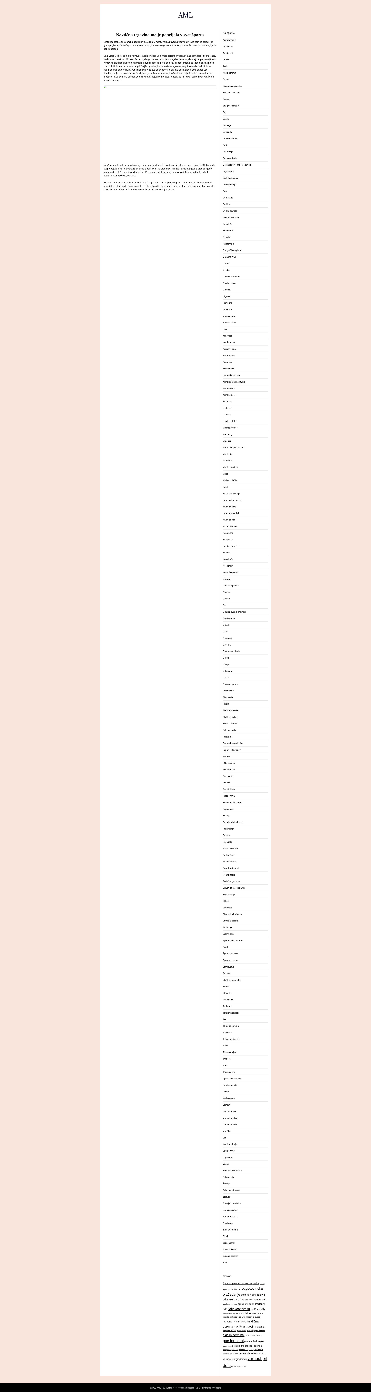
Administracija (229, 39)
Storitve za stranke (232, 979)
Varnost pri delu (230, 1117)
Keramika (227, 361)
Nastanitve (228, 532)
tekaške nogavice (246, 1349)
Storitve (226, 973)
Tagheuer (227, 1006)
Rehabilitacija (229, 874)
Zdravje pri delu (230, 1209)
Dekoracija (228, 151)
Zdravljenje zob (230, 1216)
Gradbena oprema (231, 276)
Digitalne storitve (230, 177)
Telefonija (227, 1032)
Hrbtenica (227, 309)
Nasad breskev (230, 526)
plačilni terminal (233, 1334)
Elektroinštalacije (231, 217)
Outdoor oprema (230, 683)
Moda (225, 473)
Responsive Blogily (196, 1387)
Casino (226, 118)
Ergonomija (228, 230)
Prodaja (226, 815)
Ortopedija (227, 670)
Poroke (226, 756)
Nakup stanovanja (231, 493)
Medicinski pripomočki (233, 447)
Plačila (226, 703)
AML (185, 14)
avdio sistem (234, 1289)
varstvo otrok (235, 1366)
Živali (225, 1236)
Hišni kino (227, 302)
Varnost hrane (229, 1111)
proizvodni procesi (242, 1345)
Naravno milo (229, 519)
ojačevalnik (241, 1330)
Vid (224, 1137)
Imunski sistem (230, 322)
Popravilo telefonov (232, 749)
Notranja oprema (231, 572)
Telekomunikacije (231, 1038)
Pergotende (228, 690)
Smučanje (227, 927)
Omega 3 (227, 637)
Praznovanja (229, 795)
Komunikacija (229, 388)
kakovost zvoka (239, 1308)
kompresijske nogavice (230, 1313)
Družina (226, 204)
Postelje (226, 782)
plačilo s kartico (250, 1335)
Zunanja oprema (230, 1255)
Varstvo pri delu (230, 1124)
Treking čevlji (229, 1071)
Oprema (227, 644)
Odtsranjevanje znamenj (234, 611)
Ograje (226, 624)
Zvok (225, 1262)
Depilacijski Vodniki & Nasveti (237, 164)
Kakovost (227, 335)
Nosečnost (228, 565)
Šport (225, 946)
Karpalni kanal (229, 348)
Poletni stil (227, 736)
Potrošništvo (229, 789)
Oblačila (226, 578)
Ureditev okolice (230, 1084)
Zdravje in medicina (232, 1203)
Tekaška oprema (231, 1025)
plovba (258, 1335)
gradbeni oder (246, 1304)
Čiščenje (227, 125)
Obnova (226, 592)
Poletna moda (229, 729)
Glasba (226, 269)
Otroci (226, 677)
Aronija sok (228, 52)
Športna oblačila (230, 953)
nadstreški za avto (237, 1316)
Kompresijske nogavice (234, 381)
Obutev (226, 598)
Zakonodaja (228, 1176)
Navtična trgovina (231, 545)
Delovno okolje (230, 158)
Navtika (226, 552)
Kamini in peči (229, 342)
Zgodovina (228, 1223)
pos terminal (233, 1340)
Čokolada (227, 131)
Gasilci (226, 263)
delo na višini (248, 1294)
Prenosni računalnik (232, 802)
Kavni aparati (229, 355)
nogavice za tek (229, 1330)
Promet (226, 835)
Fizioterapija (228, 243)
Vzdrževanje (229, 1150)
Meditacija (227, 453)
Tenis (225, 1045)
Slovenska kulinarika (232, 914)
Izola (225, 329)
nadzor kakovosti (253, 1316)
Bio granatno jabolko (232, 85)
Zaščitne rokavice (231, 1190)
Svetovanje (228, 999)
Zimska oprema (230, 1229)
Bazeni (226, 79)
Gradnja (226, 289)
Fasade (226, 236)
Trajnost (226, 1058)
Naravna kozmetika (232, 499)
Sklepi (226, 900)
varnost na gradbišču (235, 1359)
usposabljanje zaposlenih (252, 1352)
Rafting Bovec (229, 854)
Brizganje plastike (231, 105)
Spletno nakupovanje (232, 940)
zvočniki (243, 1366)
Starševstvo (228, 966)
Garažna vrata (229, 256)
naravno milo (230, 1321)
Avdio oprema (229, 72)
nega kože (261, 1326)
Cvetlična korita (230, 138)
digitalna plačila (235, 1299)
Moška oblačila (230, 480)
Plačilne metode (230, 710)
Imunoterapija (229, 315)
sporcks (258, 1345)
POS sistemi (229, 762)
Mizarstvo (227, 460)
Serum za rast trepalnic (234, 887)
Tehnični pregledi (231, 1012)
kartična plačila (258, 1309)
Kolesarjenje (228, 368)
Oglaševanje (229, 618)
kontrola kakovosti (248, 1313)
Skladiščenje (229, 894)
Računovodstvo (230, 848)
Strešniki (227, 992)
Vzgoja (226, 1163)
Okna (225, 631)
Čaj (224, 112)
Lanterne (227, 407)
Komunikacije (229, 394)
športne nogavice (249, 1283)
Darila (225, 144)
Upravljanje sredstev (232, 1078)
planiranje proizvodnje (256, 1330)
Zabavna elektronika (232, 1170)
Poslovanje (228, 775)
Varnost (226, 1104)
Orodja (226, 657)
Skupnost (227, 907)
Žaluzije (226, 1183)
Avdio (225, 66)
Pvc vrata (227, 841)
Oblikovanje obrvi (231, 585)
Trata (225, 1065)
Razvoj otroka (229, 861)
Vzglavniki (227, 1157)
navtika (242, 1321)
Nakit (225, 486)
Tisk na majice (230, 1052)
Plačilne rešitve (230, 716)
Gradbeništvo (229, 283)
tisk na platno (234, 1353)
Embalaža (227, 223)
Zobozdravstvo (230, 1249)
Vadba (226, 1091)
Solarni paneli (229, 933)
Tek (224, 1019)
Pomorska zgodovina (233, 743)
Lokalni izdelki (229, 421)
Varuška (227, 1130)
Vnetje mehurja (230, 1144)
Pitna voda (228, 697)
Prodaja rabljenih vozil (233, 822)
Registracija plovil (231, 867)
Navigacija (228, 539)
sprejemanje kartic (230, 1349)
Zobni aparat (228, 1242)
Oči (224, 605)
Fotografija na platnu (232, 250)
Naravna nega (229, 506)
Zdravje (226, 1196)
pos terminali (250, 1341)
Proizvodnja (228, 828)
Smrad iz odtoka (230, 920)
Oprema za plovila (231, 651)
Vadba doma (229, 1098)
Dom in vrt (228, 197)
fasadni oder (247, 1299)
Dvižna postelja (230, 210)
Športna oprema (230, 960)
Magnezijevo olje (231, 427)
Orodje (226, 664)
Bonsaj (226, 98)
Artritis (226, 59)
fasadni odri (259, 1299)
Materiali (227, 440)
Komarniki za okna (231, 375)
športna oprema (231, 1283)
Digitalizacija (228, 171)
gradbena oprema (230, 1304)
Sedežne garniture (231, 881)
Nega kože (228, 559)
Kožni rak (227, 401)
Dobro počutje (229, 184)
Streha (226, 986)
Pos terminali (229, 769)
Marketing (227, 434)
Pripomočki (228, 808)
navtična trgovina (245, 1326)
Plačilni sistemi (230, 723)
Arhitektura (228, 46)
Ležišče (226, 414)
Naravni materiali (231, 513)
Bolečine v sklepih (231, 92)
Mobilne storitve (230, 466)
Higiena (226, 296)
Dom (225, 191)
